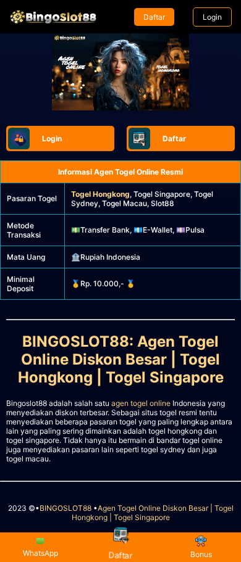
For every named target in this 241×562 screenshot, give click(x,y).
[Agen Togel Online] (53, 16)
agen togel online (141, 403)
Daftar (154, 17)
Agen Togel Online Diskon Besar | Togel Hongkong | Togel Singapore (153, 512)
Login (212, 17)
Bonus (201, 554)
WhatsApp (40, 553)
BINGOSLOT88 (65, 508)
